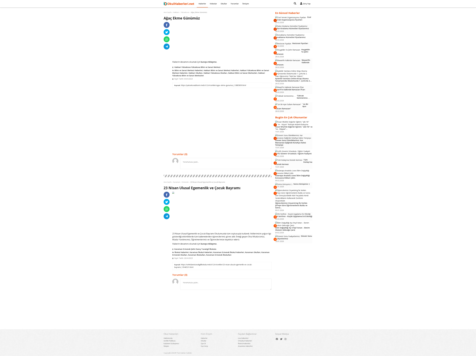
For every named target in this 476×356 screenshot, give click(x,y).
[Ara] (295, 3)
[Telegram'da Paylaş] (167, 46)
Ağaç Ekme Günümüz (199, 12)
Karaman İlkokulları (196, 255)
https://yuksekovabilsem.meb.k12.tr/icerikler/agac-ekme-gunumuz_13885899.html (213, 85)
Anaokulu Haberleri (245, 346)
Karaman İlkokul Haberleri (201, 252)
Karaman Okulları (252, 252)
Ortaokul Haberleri (245, 341)
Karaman (176, 182)
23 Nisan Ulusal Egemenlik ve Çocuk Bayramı (207, 182)
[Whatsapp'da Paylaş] (167, 39)
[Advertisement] (221, 41)
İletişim (245, 3)
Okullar (224, 3)
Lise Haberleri (243, 338)
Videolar (213, 3)
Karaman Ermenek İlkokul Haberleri (228, 252)
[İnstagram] (285, 339)
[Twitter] (281, 339)
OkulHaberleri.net (180, 4)
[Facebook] (277, 339)
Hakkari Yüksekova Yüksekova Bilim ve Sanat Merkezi (197, 67)
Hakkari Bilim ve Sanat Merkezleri (242, 73)
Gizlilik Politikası (170, 341)
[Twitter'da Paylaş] (167, 32)
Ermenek (185, 182)
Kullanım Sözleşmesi (171, 343)
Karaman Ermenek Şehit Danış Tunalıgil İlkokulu (195, 249)
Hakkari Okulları (196, 73)
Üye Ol (203, 343)
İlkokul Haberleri (182, 252)
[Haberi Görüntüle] (173, 193)
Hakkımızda (168, 338)
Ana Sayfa (167, 12)
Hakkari (176, 12)
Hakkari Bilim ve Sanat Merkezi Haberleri (221, 70)
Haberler (202, 3)
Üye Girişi (204, 346)
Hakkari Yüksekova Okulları (215, 73)
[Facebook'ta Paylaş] (167, 25)
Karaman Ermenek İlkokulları (218, 255)
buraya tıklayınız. (209, 62)
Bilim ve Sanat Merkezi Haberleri (189, 70)
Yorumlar (235, 3)
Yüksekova (185, 12)
